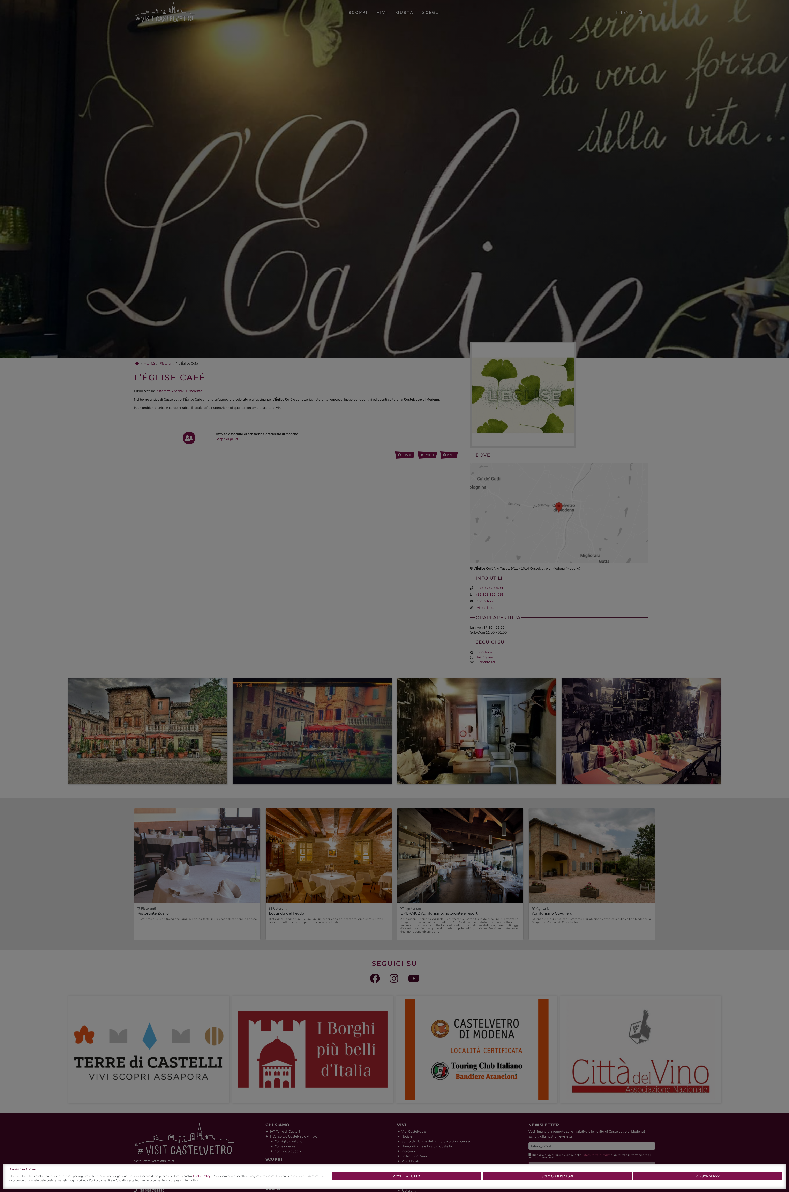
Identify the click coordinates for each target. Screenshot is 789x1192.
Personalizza (708, 1176)
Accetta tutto (406, 1176)
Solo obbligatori (557, 1176)
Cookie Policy (202, 1176)
